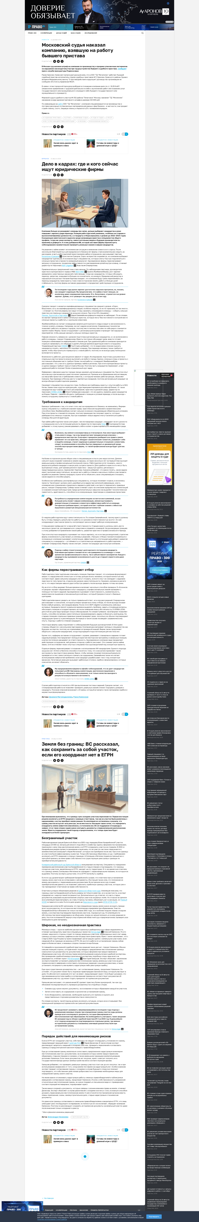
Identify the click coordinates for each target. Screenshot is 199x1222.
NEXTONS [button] (80, 272)
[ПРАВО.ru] (36, 26)
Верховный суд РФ (80, 1117)
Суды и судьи (97, 117)
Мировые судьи (81, 117)
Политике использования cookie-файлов (52, 1219)
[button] (54, 61)
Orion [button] (103, 424)
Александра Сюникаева (58, 1117)
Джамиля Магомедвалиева (60, 697)
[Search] (142, 33)
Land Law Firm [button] (75, 1043)
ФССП (110, 117)
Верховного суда (90, 902)
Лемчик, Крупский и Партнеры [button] (55, 315)
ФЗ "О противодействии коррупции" (59, 121)
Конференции (46, 33)
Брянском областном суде (89, 891)
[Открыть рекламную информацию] (170, 483)
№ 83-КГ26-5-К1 (109, 902)
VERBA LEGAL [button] (56, 392)
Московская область (99, 121)
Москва (83, 121)
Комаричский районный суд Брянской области (61, 865)
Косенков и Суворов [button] (50, 256)
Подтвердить (154, 1216)
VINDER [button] (64, 346)
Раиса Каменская (80, 697)
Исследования (91, 33)
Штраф (68, 117)
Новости (45, 39)
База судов (75, 33)
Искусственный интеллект (72, 701)
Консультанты (50, 701)
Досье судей (61, 33)
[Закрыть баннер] (41, 1202)
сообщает (122, 69)
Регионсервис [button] (73, 959)
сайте (60, 104)
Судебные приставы (52, 117)
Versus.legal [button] (96, 932)
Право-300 (32, 33)
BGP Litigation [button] (67, 265)
